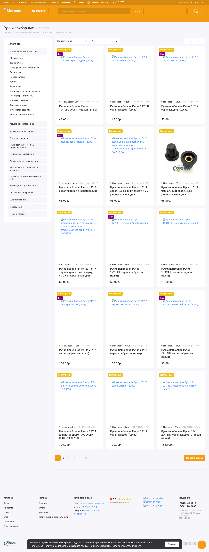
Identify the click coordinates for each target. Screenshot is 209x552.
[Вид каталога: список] (195, 41)
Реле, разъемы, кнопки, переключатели (135, 18)
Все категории (39, 11)
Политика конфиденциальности (53, 517)
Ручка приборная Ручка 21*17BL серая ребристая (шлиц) (177, 353)
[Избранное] (182, 11)
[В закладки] (99, 50)
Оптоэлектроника (102, 18)
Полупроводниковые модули (24, 67)
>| (86, 458)
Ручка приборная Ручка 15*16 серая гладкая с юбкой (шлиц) (78, 189)
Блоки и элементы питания (24, 161)
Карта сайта (9, 522)
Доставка (43, 503)
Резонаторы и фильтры (21, 96)
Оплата (42, 508)
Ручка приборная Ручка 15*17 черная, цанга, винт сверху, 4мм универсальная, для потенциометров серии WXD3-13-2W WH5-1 (77, 272)
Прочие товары (17, 214)
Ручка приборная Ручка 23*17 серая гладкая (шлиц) (128, 433)
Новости (22, 2)
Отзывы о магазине (38, 2)
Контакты (54, 2)
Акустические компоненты (23, 114)
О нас (6, 503)
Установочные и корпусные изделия (24, 169)
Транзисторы (16, 63)
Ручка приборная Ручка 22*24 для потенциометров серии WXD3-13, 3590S (77, 435)
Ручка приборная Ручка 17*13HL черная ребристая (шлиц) (127, 272)
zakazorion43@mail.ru (92, 503)
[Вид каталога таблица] (202, 41)
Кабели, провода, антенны (23, 185)
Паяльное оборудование (172, 18)
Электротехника (18, 199)
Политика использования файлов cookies (66, 546)
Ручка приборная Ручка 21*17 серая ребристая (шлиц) (77, 351)
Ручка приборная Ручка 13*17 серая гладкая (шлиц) (179, 108)
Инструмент (16, 207)
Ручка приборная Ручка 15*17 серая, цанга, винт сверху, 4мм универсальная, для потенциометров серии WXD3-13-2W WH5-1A (129, 191)
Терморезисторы (18, 105)
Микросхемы (16, 58)
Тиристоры (15, 86)
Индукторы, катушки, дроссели (25, 91)
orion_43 (81, 514)
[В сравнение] (94, 50)
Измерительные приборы (76, 18)
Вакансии (66, 2)
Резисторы (15, 72)
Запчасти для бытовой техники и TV (25, 177)
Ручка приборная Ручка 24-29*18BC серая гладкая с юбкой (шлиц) (181, 435)
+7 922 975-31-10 (88, 507)
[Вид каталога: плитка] (187, 41)
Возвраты (43, 512)
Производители (11, 526)
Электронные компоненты (17, 18)
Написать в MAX (119, 2)
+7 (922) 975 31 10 (190, 2)
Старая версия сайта (99, 2)
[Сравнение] (175, 11)
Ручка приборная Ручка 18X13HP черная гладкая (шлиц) (177, 272)
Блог (14, 2)
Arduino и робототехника (47, 18)
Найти (137, 11)
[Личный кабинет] (167, 11)
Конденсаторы (17, 77)
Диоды (13, 81)
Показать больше (194, 458)
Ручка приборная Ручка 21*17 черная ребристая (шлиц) (128, 351)
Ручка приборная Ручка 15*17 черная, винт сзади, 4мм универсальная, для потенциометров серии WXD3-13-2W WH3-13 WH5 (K (180, 191)
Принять (172, 544)
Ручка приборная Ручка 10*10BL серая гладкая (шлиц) (78, 108)
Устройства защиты (20, 110)
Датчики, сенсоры (19, 100)
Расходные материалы (21, 192)
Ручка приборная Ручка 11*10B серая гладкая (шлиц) (129, 108)
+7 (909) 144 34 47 (187, 506)
